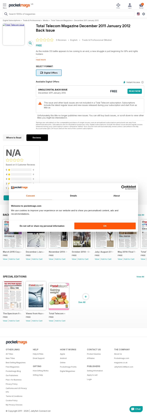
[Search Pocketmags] (6, 14)
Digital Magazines (67, 371)
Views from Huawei (35, 313)
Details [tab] (73, 195)
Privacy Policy (12, 384)
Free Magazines (12, 367)
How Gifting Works (41, 371)
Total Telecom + (57, 313)
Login (89, 379)
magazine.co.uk (120, 362)
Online (62, 362)
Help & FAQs (38, 354)
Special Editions (15, 276)
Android (63, 358)
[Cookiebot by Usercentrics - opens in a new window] (123, 187)
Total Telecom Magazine (61, 20)
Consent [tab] (30, 195)
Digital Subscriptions (11, 20)
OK (105, 226)
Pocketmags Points (68, 367)
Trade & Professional (31, 20)
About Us (118, 354)
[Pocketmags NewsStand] (19, 6)
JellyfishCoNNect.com (123, 367)
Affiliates (91, 358)
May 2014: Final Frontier (127, 252)
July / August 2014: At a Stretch (104, 252)
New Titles (10, 358)
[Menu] (4, 5)
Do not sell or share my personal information (42, 226)
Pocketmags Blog (13, 371)
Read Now (135, 91)
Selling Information (95, 371)
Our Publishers (12, 375)
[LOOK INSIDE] (13, 25)
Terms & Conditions (14, 396)
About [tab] (116, 195)
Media (45, 20)
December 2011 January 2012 (86, 20)
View (5, 259)
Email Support (39, 358)
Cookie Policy (12, 400)
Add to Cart (14, 259)
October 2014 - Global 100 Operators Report (81, 252)
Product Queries (94, 354)
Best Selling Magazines (16, 362)
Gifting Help (38, 375)
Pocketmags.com (121, 358)
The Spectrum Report (12, 313)
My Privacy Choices (14, 405)
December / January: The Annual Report (35, 252)
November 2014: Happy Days (58, 252)
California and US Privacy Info (16, 390)
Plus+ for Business (14, 380)
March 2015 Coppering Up (12, 252)
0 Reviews (61, 40)
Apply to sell (92, 375)
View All (140, 215)
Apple (62, 354)
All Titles (9, 354)
